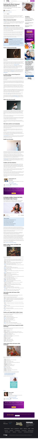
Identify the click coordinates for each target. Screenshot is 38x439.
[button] (20, 215)
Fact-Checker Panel (24, 430)
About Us (12, 428)
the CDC (7, 27)
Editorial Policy (11, 430)
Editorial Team (16, 428)
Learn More (14, 193)
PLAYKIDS (32, 428)
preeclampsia (15, 65)
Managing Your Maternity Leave (29, 18)
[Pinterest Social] (3, 423)
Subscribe (17, 415)
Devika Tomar (8, 216)
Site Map (29, 428)
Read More (18, 44)
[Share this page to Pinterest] (19, 215)
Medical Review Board (15, 184)
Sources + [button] (4, 390)
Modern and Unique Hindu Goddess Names (8, 222)
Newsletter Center (7, 428)
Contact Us (25, 428)
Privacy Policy (6, 430)
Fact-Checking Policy (17, 430)
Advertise (21, 428)
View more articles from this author (12, 183)
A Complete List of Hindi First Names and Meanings (10, 242)
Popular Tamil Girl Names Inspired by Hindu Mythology (10, 223)
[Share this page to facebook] (18, 215)
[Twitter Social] (5, 423)
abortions (18, 96)
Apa (4, 299)
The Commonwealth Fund (6, 135)
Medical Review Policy (30, 430)
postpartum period (5, 72)
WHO (5, 21)
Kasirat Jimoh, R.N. (12, 178)
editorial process (8, 184)
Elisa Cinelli (11, 392)
